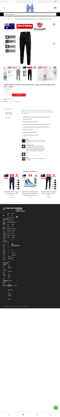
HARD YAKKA (11, 19)
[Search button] (54, 14)
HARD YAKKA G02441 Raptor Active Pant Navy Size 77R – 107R (48, 193)
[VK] (11, 101)
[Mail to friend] (14, 101)
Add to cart (19, 94)
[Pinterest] (13, 101)
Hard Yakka (10, 99)
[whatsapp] (18, 101)
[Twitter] (7, 101)
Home (5, 19)
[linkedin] (16, 101)
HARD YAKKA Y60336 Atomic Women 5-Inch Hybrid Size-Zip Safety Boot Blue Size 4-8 (30, 193)
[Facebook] (9, 101)
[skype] (20, 101)
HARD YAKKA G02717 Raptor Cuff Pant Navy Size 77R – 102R (11, 193)
